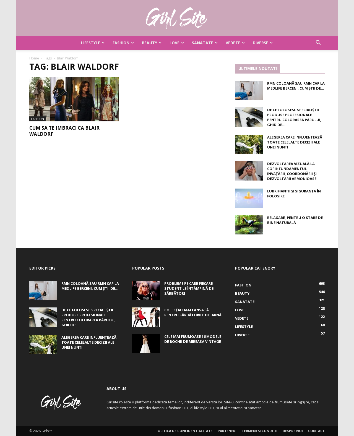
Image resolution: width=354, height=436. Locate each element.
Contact (316, 431)
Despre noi (293, 431)
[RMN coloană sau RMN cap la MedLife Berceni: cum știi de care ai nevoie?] (249, 90)
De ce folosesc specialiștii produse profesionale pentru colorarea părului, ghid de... (294, 117)
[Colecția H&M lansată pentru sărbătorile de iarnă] (146, 317)
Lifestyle (90, 42)
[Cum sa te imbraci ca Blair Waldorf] (74, 99)
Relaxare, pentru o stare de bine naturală (295, 220)
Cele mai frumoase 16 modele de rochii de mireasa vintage (192, 339)
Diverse (260, 42)
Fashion (121, 42)
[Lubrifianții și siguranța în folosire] (249, 198)
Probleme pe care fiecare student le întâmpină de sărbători (189, 288)
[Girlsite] (177, 18)
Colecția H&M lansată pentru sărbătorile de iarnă (193, 312)
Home (34, 58)
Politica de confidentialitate (183, 431)
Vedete (233, 42)
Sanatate (202, 42)
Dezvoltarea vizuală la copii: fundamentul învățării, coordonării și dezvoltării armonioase (292, 171)
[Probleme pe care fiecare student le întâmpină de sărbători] (146, 290)
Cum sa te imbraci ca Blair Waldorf (64, 131)
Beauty (149, 42)
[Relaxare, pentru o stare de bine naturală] (249, 224)
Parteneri (227, 431)
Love (174, 42)
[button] (318, 43)
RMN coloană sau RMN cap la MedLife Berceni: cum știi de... (296, 86)
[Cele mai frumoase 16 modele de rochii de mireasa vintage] (146, 343)
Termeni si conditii (259, 431)
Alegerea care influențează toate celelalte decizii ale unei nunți (294, 142)
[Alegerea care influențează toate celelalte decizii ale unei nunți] (249, 144)
